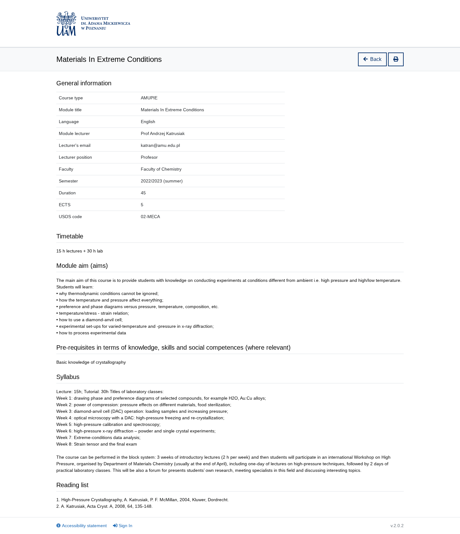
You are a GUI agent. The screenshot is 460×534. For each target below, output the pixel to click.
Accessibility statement (84, 525)
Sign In (125, 525)
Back (375, 59)
